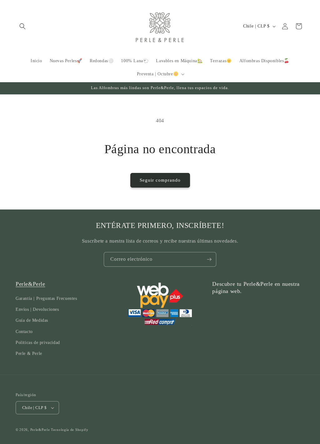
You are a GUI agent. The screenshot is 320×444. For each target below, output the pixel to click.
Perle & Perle (29, 353)
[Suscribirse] (209, 259)
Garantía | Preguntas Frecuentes (46, 298)
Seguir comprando (160, 180)
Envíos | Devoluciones (37, 309)
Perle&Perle (30, 284)
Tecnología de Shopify (69, 429)
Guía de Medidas (32, 320)
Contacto (24, 331)
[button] (22, 26)
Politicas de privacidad (38, 342)
